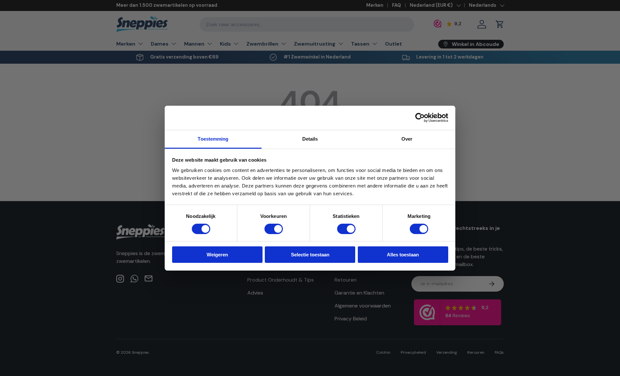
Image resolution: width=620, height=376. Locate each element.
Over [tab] (406, 138)
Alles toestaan (403, 254)
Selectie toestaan (310, 254)
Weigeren (217, 254)
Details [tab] (310, 138)
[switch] (273, 229)
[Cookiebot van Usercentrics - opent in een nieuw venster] (420, 118)
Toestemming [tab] (213, 138)
